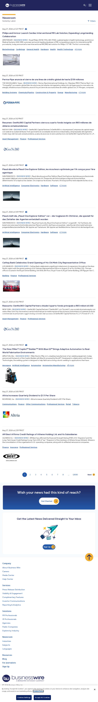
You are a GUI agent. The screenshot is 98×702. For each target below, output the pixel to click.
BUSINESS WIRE (20, 40)
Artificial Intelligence (11, 186)
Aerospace (6, 365)
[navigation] (90, 5)
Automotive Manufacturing (54, 365)
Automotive (36, 365)
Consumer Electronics (30, 186)
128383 (75, 475)
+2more (82, 92)
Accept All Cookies (42, 697)
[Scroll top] (89, 557)
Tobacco (75, 404)
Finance (23, 139)
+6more (78, 49)
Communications (9, 404)
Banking (5, 276)
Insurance (14, 447)
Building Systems (9, 92)
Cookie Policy (38, 691)
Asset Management (10, 139)
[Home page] (15, 5)
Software (54, 186)
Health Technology (65, 49)
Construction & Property (45, 92)
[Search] (85, 5)
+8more (70, 365)
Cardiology (20, 49)
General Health (33, 49)
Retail (68, 404)
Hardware (45, 49)
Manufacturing (71, 92)
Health (53, 49)
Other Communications (35, 404)
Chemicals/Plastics (26, 92)
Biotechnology (8, 49)
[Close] (94, 689)
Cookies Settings (23, 697)
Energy (60, 92)
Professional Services (36, 139)
